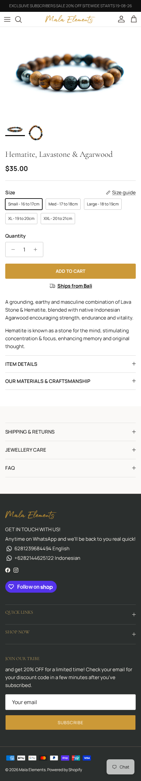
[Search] (21, 19)
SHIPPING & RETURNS (29, 431)
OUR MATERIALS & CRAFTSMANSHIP (47, 381)
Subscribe (70, 722)
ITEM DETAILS (21, 364)
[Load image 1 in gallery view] (70, 73)
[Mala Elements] (70, 19)
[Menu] (7, 19)
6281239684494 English (42, 548)
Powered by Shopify (64, 769)
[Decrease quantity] (11, 249)
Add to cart (70, 271)
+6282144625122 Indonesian (47, 558)
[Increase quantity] (37, 249)
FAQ (10, 467)
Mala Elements (32, 769)
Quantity (15, 235)
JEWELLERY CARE (25, 449)
